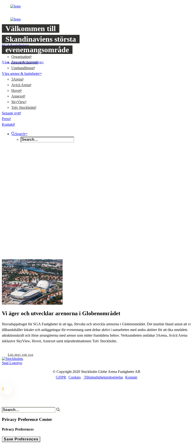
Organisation (20, 57)
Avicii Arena (20, 85)
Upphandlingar (22, 68)
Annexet (17, 96)
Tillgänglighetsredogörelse (103, 377)
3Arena (16, 79)
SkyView (18, 102)
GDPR (61, 377)
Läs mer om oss (20, 354)
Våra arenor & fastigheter (21, 74)
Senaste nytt (11, 113)
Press (6, 119)
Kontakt (8, 124)
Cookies (74, 377)
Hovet (15, 91)
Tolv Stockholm (23, 107)
